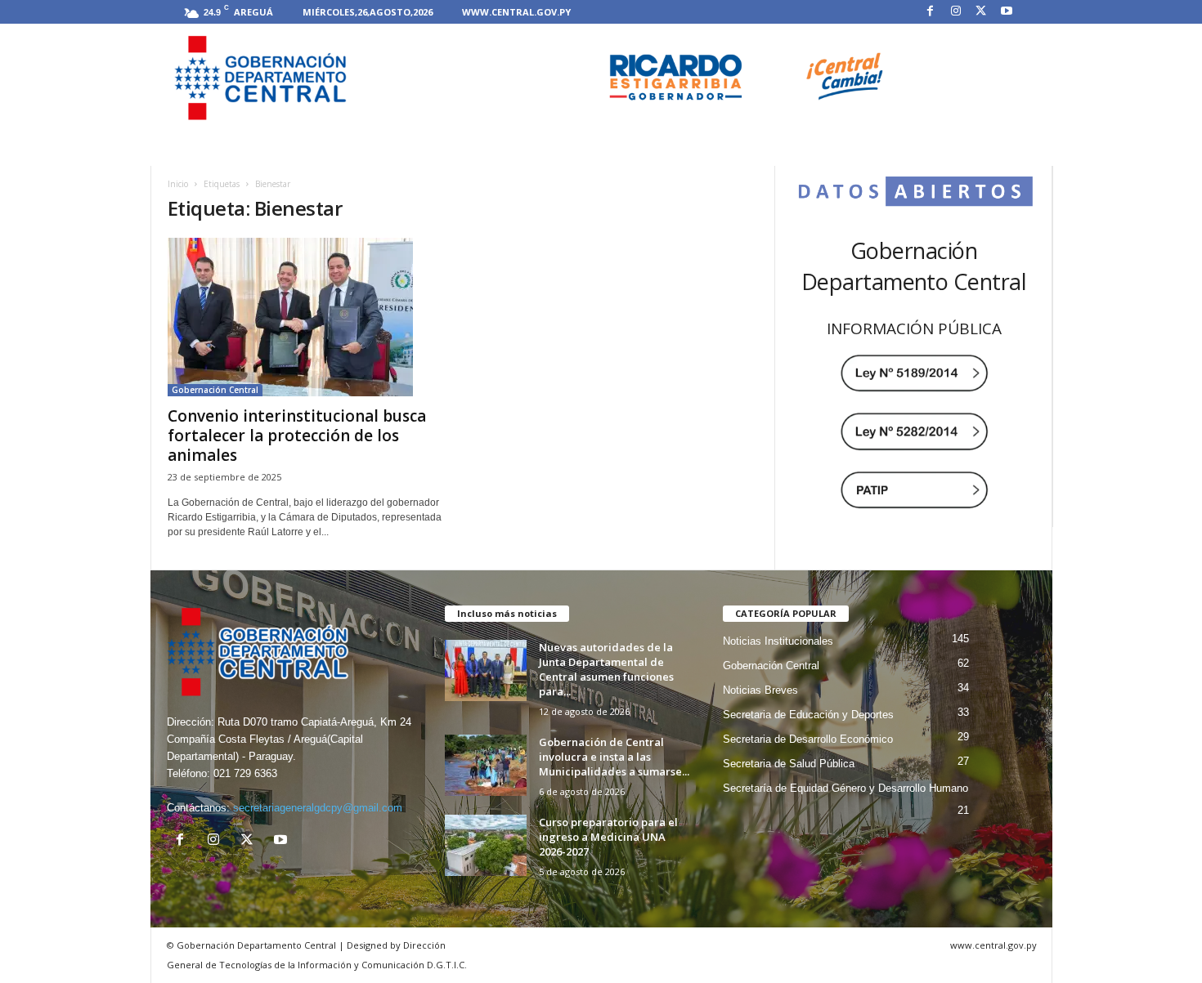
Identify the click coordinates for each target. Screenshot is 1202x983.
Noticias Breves (760, 690)
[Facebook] (930, 12)
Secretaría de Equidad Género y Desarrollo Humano (845, 788)
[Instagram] (956, 12)
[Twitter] (981, 12)
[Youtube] (1006, 12)
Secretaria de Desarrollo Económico (808, 739)
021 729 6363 (245, 773)
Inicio (178, 184)
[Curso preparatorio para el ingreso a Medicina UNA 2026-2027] (486, 845)
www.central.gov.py (516, 12)
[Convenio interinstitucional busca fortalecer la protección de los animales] (307, 317)
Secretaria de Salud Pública (788, 763)
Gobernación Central (215, 389)
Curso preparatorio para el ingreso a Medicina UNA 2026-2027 (608, 837)
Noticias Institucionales (778, 641)
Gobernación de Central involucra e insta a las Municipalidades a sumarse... (614, 757)
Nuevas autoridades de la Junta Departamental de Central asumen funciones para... (606, 669)
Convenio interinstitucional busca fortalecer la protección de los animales (297, 435)
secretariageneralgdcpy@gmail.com (317, 808)
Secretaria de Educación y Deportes (808, 714)
